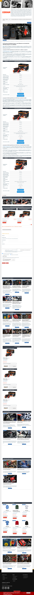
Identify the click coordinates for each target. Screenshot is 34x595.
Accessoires (4, 195)
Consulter (15, 516)
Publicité (4, 579)
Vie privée (4, 578)
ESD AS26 (26, 526)
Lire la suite (9, 473)
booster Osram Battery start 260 (8, 51)
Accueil (4, 19)
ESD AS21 (26, 510)
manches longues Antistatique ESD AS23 (16, 511)
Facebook (3, 588)
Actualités (7, 19)
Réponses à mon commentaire (14, 254)
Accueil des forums (15, 576)
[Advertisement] (17, 271)
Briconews (14, 580)
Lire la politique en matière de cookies (7, 594)
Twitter (6, 588)
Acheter (5, 222)
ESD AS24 (17, 526)
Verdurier (14, 581)
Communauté (14, 577)
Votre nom (3, 235)
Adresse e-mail (4, 237)
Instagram (8, 588)
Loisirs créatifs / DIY (25, 576)
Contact (3, 576)
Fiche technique (5, 400)
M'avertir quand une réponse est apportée (7, 253)
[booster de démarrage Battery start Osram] (7, 201)
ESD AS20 (7, 526)
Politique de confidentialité (17, 591)
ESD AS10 (7, 510)
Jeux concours (25, 577)
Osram (3, 46)
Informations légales (5, 577)
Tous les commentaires (6, 254)
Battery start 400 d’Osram (7, 146)
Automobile (4, 280)
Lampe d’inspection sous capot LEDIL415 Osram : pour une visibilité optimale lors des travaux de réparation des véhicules (9, 422)
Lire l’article (7, 294)
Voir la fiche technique (7, 363)
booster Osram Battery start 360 (20, 99)
